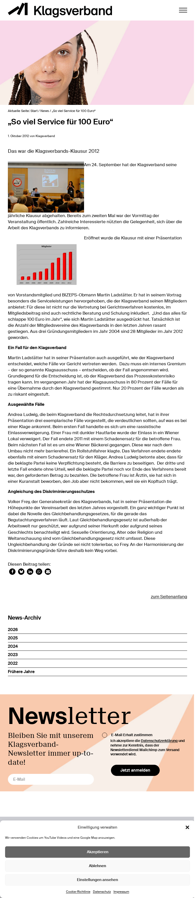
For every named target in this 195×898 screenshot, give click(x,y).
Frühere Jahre (21, 671)
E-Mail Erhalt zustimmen (131, 734)
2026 (13, 629)
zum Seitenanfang (169, 596)
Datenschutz (102, 892)
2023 (13, 654)
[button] (187, 827)
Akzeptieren (97, 851)
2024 (13, 646)
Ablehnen (97, 865)
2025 (13, 638)
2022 (13, 663)
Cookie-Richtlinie (78, 892)
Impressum (121, 892)
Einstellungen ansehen (97, 879)
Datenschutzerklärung (159, 740)
